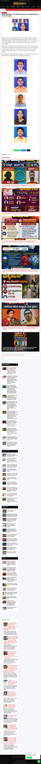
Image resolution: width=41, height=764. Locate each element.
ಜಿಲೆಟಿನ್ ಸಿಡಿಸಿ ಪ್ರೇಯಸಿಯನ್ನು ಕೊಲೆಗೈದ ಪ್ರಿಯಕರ (11, 608)
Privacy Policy (13, 355)
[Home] (20, 3)
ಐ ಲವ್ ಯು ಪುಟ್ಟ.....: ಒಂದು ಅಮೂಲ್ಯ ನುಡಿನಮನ (11, 511)
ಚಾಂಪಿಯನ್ (13, 6)
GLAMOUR (33, 6)
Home (3, 6)
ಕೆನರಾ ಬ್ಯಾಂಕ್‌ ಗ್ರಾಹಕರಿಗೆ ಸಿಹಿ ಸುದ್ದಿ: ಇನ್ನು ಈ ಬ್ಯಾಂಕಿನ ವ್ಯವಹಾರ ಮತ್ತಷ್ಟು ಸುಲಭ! (12, 544)
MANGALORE (4, 12)
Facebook (23, 0)
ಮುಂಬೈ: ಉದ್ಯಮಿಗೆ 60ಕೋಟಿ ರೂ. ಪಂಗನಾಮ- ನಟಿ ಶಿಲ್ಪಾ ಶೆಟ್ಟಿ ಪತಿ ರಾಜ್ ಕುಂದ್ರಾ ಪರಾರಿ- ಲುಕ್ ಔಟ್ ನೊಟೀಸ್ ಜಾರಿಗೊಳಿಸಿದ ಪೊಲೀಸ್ (12, 489)
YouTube (28, 0)
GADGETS (27, 6)
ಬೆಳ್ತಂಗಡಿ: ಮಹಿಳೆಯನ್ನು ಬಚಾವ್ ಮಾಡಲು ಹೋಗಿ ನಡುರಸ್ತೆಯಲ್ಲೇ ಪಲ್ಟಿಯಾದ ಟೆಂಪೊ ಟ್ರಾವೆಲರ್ (12, 466)
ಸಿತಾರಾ (18, 6)
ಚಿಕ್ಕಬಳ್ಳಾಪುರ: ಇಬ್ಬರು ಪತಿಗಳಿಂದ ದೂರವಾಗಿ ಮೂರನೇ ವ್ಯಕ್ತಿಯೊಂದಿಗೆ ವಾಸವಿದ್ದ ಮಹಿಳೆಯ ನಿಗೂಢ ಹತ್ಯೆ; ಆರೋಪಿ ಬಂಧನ (12, 500)
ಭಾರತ (7, 6)
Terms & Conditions (20, 355)
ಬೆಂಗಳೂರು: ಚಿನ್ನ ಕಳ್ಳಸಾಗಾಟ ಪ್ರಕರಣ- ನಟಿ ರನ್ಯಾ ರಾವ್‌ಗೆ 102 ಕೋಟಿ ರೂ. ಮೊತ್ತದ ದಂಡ (12, 589)
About (14, 757)
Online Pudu (23, 761)
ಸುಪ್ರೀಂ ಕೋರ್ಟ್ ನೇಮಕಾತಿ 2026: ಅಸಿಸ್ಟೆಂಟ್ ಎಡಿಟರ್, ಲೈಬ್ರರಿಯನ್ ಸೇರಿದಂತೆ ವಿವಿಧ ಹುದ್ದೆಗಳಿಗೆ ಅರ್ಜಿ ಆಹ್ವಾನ (11, 569)
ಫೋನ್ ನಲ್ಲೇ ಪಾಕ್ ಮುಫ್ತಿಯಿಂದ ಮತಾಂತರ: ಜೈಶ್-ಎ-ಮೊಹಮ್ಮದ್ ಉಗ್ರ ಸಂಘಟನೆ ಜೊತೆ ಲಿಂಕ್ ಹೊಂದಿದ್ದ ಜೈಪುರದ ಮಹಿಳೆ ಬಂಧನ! (12, 444)
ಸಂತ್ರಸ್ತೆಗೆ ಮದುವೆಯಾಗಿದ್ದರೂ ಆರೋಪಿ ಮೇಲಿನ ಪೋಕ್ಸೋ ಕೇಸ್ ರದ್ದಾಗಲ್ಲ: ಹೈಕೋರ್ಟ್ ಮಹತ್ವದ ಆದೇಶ (12, 438)
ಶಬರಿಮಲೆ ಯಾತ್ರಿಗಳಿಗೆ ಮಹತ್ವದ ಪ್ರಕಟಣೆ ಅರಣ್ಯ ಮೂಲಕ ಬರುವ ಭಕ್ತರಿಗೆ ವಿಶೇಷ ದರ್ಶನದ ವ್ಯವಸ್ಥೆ (12, 515)
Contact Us (8, 355)
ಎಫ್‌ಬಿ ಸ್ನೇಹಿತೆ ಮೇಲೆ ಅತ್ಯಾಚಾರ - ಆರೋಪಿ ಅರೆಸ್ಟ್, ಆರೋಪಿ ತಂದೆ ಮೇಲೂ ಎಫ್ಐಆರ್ (12, 495)
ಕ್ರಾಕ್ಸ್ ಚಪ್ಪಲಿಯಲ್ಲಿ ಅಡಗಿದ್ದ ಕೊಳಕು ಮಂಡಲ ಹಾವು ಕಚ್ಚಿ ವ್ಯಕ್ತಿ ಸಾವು (12, 478)
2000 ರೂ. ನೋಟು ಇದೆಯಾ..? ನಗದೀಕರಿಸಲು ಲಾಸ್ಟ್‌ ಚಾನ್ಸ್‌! (12, 552)
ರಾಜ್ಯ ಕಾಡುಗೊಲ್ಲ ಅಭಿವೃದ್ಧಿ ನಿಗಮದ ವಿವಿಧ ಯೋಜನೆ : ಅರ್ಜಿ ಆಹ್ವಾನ (12, 470)
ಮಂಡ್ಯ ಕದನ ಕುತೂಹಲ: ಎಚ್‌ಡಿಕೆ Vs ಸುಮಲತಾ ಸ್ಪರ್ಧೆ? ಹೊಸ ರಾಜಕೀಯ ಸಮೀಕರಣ (12, 535)
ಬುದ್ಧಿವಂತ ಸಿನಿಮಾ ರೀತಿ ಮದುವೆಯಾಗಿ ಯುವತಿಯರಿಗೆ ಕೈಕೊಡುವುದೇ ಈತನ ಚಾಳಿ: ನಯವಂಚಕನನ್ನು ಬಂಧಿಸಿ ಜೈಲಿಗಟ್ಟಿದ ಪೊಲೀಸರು (11, 603)
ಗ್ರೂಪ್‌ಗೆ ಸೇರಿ (29, 757)
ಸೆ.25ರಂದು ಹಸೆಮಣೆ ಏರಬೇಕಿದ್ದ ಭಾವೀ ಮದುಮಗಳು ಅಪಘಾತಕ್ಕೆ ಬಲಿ (12, 584)
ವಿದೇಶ (22, 6)
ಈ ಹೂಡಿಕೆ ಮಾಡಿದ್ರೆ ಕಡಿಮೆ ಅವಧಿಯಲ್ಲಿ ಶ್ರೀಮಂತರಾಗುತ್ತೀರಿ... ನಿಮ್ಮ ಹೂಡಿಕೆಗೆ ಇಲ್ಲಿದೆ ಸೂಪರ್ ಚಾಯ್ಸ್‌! (12, 531)
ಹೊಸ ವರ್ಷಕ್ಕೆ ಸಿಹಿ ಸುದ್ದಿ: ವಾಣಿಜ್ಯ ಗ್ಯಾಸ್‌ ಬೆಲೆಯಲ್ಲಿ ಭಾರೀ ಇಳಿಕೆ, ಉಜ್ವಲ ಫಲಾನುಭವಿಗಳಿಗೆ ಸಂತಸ (12, 540)
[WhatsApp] (38, 761)
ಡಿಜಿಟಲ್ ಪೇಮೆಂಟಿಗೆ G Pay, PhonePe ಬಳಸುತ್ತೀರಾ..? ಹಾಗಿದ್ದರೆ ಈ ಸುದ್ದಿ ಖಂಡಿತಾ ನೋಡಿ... (11, 525)
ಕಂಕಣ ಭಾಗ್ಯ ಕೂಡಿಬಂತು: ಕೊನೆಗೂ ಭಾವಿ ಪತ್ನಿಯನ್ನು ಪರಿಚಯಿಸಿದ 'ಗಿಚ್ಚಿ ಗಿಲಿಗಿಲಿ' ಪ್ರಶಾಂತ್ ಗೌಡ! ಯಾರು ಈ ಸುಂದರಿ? (11, 563)
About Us (3, 355)
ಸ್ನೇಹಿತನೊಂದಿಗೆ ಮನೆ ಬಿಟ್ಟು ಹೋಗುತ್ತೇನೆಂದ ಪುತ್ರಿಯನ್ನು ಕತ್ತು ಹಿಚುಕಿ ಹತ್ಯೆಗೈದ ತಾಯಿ (12, 455)
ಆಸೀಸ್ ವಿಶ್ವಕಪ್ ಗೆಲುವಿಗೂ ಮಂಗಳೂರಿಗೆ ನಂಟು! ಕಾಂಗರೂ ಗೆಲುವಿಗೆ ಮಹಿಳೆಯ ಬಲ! (12, 548)
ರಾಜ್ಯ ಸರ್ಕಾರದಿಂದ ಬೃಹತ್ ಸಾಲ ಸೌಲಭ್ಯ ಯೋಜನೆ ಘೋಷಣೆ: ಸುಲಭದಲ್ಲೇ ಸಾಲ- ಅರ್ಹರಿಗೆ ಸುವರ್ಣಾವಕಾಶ (12, 520)
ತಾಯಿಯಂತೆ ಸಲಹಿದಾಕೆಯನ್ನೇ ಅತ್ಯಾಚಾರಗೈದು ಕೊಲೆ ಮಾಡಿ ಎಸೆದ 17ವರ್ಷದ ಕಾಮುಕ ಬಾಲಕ (12, 574)
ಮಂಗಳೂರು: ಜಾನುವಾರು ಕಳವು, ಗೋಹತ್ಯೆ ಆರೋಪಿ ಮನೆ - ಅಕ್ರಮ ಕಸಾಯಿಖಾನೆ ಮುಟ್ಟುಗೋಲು (12, 474)
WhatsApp (17, 150)
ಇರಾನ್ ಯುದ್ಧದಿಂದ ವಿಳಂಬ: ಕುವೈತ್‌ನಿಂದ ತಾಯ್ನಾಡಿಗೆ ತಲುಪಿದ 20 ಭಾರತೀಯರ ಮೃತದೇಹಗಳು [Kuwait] (12, 484)
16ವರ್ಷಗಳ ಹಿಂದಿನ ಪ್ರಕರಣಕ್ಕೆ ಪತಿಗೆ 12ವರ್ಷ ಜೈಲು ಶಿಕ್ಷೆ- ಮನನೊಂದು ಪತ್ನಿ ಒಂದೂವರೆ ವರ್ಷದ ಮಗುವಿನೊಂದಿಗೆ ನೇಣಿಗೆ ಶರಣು (12, 460)
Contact (22, 757)
